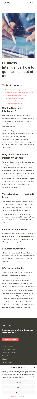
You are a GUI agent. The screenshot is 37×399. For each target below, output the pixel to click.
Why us (4, 359)
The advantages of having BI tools (15, 95)
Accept (18, 382)
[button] (34, 367)
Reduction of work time (15, 101)
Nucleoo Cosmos (7, 346)
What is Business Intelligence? (14, 90)
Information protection (15, 103)
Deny (18, 387)
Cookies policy (14, 396)
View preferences (18, 392)
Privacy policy (22, 396)
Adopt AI (5, 356)
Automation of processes (16, 98)
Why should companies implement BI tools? (19, 92)
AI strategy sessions (8, 349)
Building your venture (9, 352)
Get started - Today (10, 339)
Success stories (7, 362)
